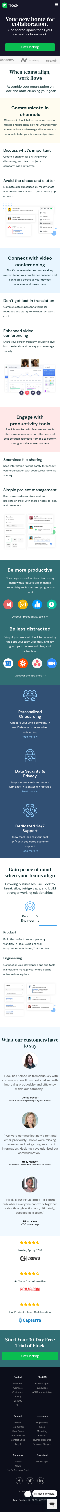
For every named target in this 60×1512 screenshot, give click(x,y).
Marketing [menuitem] (42, 1431)
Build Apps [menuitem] (42, 1387)
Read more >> (30, 736)
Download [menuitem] (42, 1455)
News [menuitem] (18, 1466)
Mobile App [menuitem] (42, 1461)
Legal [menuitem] (18, 1444)
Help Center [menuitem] (18, 1426)
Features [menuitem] (17, 1383)
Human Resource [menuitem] (42, 1439)
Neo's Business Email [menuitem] (18, 1470)
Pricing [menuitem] (18, 1396)
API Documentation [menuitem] (42, 1392)
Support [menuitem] (18, 1416)
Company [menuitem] (18, 1455)
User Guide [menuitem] (18, 1431)
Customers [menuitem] (18, 1392)
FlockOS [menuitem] (42, 1377)
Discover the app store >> (30, 675)
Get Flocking (30, 47)
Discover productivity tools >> (30, 616)
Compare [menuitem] (18, 1387)
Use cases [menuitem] (42, 1416)
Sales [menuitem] (42, 1426)
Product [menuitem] (18, 1377)
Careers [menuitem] (18, 1461)
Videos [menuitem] (18, 1422)
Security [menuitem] (18, 1400)
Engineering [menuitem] (42, 1422)
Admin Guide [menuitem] (18, 1435)
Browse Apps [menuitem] (42, 1383)
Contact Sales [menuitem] (18, 1439)
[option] (30, 60)
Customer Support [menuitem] (42, 1444)
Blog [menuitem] (18, 1405)
